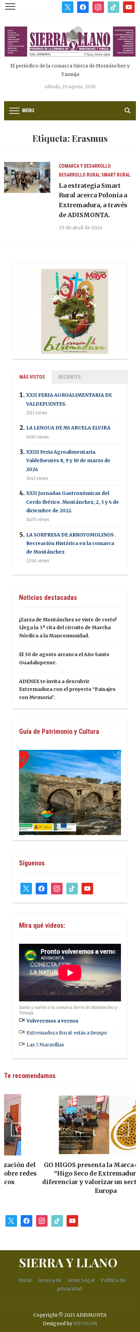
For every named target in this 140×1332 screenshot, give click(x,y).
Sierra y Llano (68, 1262)
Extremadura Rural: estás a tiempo (67, 1033)
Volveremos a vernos (52, 1021)
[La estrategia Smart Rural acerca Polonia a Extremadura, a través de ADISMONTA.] (27, 177)
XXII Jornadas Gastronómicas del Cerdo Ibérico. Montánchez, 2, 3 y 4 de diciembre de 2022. (72, 502)
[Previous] (17, 1129)
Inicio (25, 1280)
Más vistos (32, 377)
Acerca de (50, 1280)
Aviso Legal (81, 1280)
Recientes (69, 377)
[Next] (122, 1129)
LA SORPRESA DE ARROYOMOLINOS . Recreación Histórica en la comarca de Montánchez (71, 543)
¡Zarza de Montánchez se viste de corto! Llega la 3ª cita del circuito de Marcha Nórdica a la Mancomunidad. (68, 628)
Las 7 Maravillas (45, 1045)
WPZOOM (85, 1323)
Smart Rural (115, 175)
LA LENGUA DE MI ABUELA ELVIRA (68, 428)
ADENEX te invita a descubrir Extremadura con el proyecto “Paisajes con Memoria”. (67, 689)
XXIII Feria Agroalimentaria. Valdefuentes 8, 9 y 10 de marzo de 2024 (68, 460)
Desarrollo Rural (79, 175)
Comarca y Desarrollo (85, 166)
